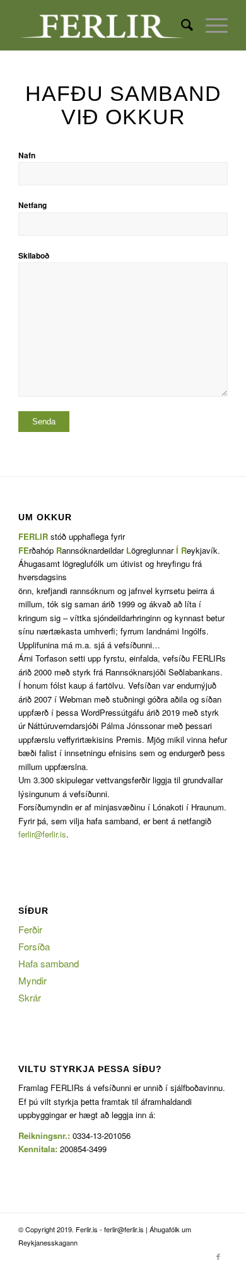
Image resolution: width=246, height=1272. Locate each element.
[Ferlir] (101, 25)
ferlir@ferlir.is (42, 834)
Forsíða (34, 946)
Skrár (29, 997)
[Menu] (210, 25)
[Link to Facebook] (218, 1256)
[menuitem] (180, 25)
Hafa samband (48, 963)
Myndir (32, 980)
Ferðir (30, 929)
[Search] (180, 25)
